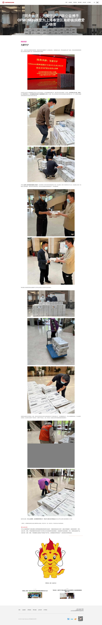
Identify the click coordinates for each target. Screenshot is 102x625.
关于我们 (45, 609)
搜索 (97, 2)
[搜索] (94, 2)
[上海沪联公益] (8, 2)
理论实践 (34, 609)
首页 (19, 609)
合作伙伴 (40, 609)
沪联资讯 (29, 609)
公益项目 (24, 609)
